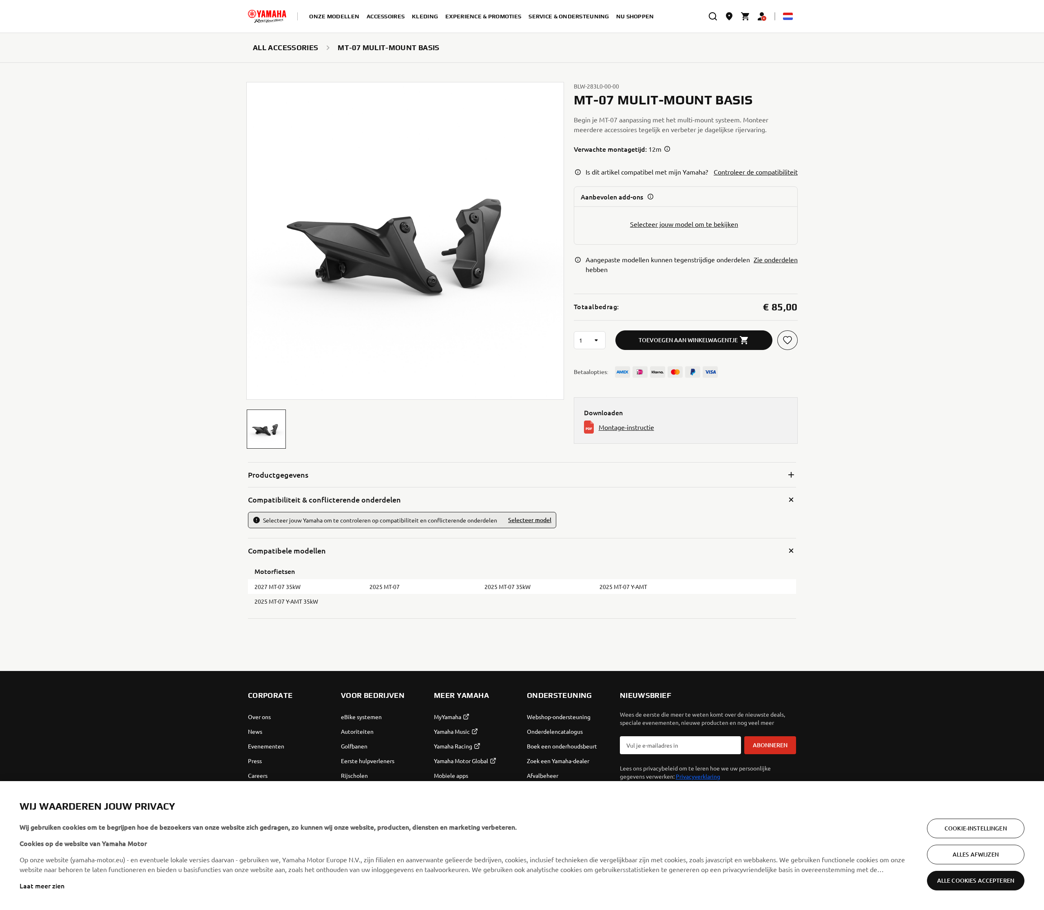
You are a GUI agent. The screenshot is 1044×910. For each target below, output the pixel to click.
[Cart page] (745, 16)
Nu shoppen (635, 16)
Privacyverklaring (698, 776)
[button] (266, 429)
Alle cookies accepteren (975, 880)
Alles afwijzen (976, 854)
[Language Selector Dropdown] (788, 16)
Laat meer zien (42, 885)
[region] (522, 845)
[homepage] (267, 16)
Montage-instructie (626, 427)
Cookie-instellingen (975, 828)
